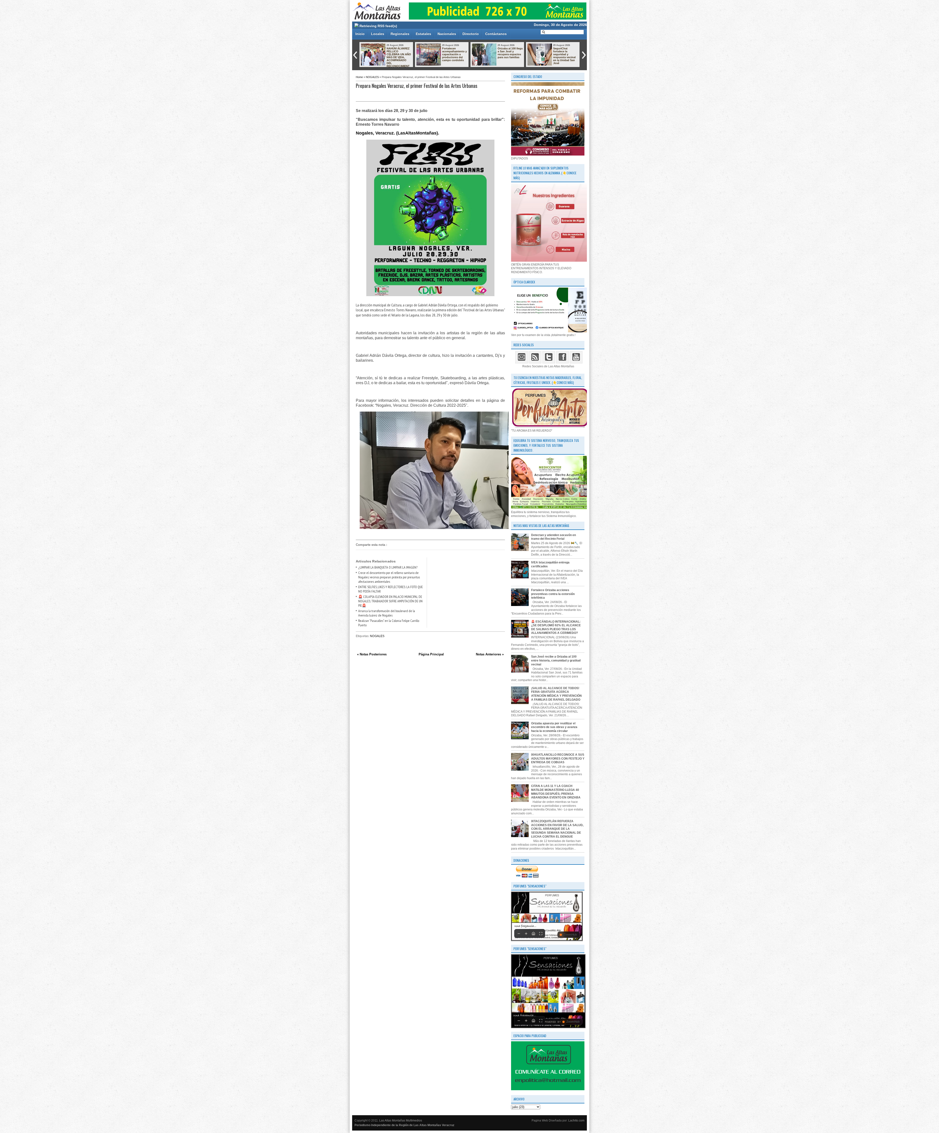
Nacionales (446, 34)
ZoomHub (570, 934)
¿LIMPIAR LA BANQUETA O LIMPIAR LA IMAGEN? (387, 567)
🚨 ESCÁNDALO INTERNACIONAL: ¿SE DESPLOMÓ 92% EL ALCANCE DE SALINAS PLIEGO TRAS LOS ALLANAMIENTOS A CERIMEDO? (556, 627)
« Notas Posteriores (372, 654)
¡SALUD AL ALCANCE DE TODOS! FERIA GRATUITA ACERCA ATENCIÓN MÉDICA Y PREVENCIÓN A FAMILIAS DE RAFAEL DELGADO (556, 693)
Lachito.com (576, 1120)
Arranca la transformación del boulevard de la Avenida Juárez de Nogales (386, 613)
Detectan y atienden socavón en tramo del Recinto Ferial (553, 537)
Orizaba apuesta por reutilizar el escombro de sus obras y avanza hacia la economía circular (554, 727)
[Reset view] (533, 933)
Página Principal (431, 654)
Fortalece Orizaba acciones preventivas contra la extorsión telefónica (553, 593)
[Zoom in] (526, 933)
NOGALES (372, 77)
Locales (377, 34)
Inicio (360, 34)
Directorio (470, 34)
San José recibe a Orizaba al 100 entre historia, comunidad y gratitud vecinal (556, 660)
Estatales (423, 34)
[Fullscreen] (540, 933)
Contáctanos (496, 34)
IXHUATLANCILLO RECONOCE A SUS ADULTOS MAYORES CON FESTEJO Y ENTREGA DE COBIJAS (510, 57)
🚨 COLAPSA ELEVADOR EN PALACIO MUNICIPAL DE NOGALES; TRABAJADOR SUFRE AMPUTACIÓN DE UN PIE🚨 (390, 601)
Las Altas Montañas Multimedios (400, 1120)
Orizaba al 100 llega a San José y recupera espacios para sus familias (399, 53)
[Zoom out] (518, 933)
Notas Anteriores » (490, 654)
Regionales (400, 34)
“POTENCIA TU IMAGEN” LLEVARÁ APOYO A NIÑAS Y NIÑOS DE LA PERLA (564, 54)
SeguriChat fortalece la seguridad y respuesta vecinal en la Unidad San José (453, 56)
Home (359, 77)
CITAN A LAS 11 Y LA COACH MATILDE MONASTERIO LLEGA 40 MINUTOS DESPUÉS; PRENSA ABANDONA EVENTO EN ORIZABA (556, 791)
